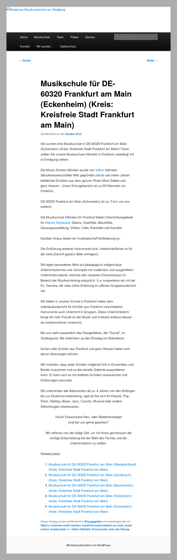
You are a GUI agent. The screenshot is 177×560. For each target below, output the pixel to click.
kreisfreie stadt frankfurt (66, 525)
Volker (99, 170)
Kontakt (25, 46)
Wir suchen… (44, 46)
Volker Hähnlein (81, 529)
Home (23, 37)
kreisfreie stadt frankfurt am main (102, 525)
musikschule (58, 529)
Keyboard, (64, 222)
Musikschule (42, 37)
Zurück (25, 60)
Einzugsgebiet (93, 521)
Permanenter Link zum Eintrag (110, 529)
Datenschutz (68, 46)
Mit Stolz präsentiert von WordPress (88, 545)
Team (60, 37)
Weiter (152, 60)
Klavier (50, 222)
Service (90, 37)
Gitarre (45, 525)
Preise (74, 37)
